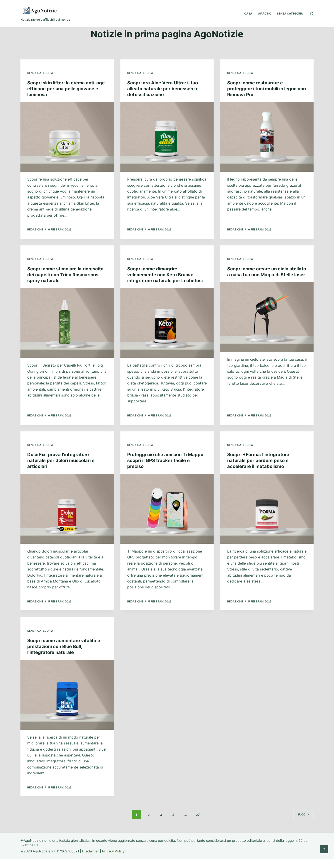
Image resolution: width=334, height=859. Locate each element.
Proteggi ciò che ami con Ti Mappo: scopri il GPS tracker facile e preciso (166, 460)
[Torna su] (324, 849)
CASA (248, 13)
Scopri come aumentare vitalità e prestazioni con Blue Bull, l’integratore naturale (63, 646)
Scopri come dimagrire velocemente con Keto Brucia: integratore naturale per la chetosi (165, 274)
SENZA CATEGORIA (290, 13)
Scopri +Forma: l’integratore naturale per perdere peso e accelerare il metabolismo (258, 460)
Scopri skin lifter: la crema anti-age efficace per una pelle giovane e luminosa (66, 88)
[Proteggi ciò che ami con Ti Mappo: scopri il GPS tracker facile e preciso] (167, 509)
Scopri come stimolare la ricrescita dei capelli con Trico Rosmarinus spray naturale (65, 274)
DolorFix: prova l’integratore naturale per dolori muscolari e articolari (61, 460)
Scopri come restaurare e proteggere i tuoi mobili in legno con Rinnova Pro (266, 88)
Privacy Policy (113, 851)
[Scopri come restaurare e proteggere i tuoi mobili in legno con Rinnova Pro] (267, 137)
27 (198, 815)
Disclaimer (90, 851)
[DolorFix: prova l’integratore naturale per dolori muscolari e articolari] (67, 509)
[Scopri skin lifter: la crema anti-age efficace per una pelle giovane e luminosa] (67, 137)
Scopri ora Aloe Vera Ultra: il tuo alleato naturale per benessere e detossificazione (163, 88)
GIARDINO (264, 13)
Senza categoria (40, 73)
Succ (301, 814)
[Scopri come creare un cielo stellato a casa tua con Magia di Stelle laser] (267, 317)
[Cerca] (312, 13)
